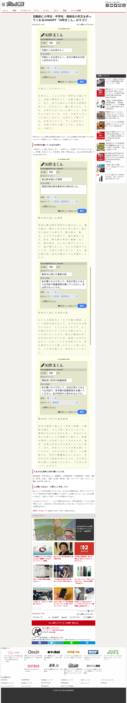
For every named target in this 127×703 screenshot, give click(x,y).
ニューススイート (7, 686)
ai (49, 617)
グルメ (55, 10)
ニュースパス (26, 686)
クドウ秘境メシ (88, 617)
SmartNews (25, 680)
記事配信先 (7, 677)
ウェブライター (74, 617)
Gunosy (4, 680)
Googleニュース (47, 680)
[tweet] (52, 642)
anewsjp (52, 632)
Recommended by (82, 611)
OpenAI (64, 617)
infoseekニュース (7, 683)
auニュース (85, 683)
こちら (61, 637)
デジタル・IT (25, 10)
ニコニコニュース (107, 680)
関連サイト (7, 648)
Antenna (104, 683)
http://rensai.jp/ (58, 630)
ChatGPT (55, 617)
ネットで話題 (76, 10)
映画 (14, 10)
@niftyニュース (26, 683)
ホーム (5, 10)
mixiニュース (85, 680)
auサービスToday (67, 686)
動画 (64, 10)
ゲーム (36, 10)
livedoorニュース (67, 680)
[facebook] (40, 642)
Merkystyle (65, 683)
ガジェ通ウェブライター (85, 24)
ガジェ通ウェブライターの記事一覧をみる (63, 623)
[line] (71, 642)
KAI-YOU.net (45, 683)
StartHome (45, 686)
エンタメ (46, 10)
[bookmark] (87, 642)
